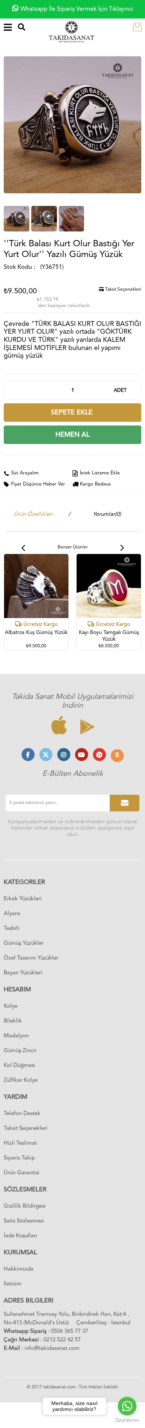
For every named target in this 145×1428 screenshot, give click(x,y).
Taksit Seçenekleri (122, 289)
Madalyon (16, 1036)
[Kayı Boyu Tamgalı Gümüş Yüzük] (109, 586)
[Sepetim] (139, 26)
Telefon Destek (22, 1114)
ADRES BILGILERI (28, 1301)
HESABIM (17, 990)
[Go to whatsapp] (127, 1406)
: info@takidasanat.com (42, 1348)
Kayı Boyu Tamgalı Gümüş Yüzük (109, 636)
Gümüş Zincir (20, 1051)
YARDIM (15, 1097)
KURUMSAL (20, 1253)
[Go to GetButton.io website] (127, 1420)
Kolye (10, 1006)
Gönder (124, 803)
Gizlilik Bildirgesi (25, 1206)
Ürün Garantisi (21, 1173)
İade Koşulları (20, 1236)
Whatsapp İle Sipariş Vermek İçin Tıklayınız (76, 9)
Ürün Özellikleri (33, 514)
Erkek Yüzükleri (23, 899)
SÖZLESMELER (25, 1190)
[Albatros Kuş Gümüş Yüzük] (36, 586)
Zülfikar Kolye (21, 1080)
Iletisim (13, 1284)
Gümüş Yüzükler (24, 943)
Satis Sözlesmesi (24, 1221)
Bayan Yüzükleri (23, 973)
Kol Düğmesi (19, 1065)
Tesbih (11, 928)
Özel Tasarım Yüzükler (31, 958)
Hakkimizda (18, 1269)
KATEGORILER (24, 882)
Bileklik (13, 1021)
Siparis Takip (19, 1158)
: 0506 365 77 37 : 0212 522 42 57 (46, 1336)
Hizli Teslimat (20, 1143)
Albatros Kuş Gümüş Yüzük (36, 632)
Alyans (12, 914)
